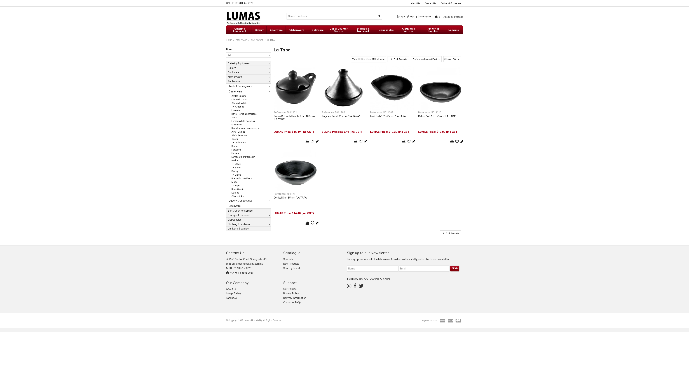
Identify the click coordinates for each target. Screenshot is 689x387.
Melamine (236, 124)
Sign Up (413, 16)
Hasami (235, 153)
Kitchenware (296, 30)
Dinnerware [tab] (235, 91)
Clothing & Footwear (408, 30)
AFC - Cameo (238, 131)
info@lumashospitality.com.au (246, 263)
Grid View (366, 59)
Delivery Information (451, 4)
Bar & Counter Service (339, 30)
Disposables (385, 30)
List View (380, 59)
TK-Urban (236, 164)
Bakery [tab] (232, 67)
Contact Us (430, 4)
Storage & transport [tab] (239, 215)
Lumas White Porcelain (243, 121)
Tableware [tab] (234, 81)
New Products (291, 263)
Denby (234, 171)
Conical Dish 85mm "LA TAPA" (291, 197)
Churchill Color (239, 99)
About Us (415, 4)
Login (402, 16)
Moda (234, 182)
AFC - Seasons (239, 135)
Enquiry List (425, 17)
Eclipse (235, 192)
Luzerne (235, 110)
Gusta (234, 139)
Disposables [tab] (235, 219)
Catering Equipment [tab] (239, 63)
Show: (447, 59)
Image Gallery (234, 293)
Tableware (317, 30)
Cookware (276, 30)
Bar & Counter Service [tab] (240, 210)
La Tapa (235, 185)
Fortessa (236, 149)
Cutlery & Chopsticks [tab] (240, 200)
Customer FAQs (292, 302)
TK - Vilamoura (239, 142)
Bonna (234, 146)
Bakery (259, 30)
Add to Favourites (312, 141)
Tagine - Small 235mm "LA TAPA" (341, 116)
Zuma (234, 117)
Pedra (234, 160)
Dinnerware (257, 40)
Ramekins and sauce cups (245, 128)
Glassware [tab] (235, 205)
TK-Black (236, 174)
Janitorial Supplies (433, 30)
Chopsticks (237, 196)
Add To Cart (307, 141)
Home (229, 40)
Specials (453, 30)
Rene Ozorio (237, 189)
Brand (229, 49)
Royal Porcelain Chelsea (244, 114)
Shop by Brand (291, 268)
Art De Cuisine (238, 96)
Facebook (231, 298)
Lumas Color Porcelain (243, 157)
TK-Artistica (237, 106)
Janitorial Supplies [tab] (238, 228)
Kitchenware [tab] (235, 76)
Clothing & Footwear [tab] (239, 224)
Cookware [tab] (233, 72)
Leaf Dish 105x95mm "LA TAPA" (388, 116)
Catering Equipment (239, 30)
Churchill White (239, 103)
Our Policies (290, 289)
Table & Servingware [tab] (240, 86)
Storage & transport (363, 30)
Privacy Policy (291, 293)
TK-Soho (236, 167)
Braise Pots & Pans (241, 178)
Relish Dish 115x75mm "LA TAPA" (437, 116)
